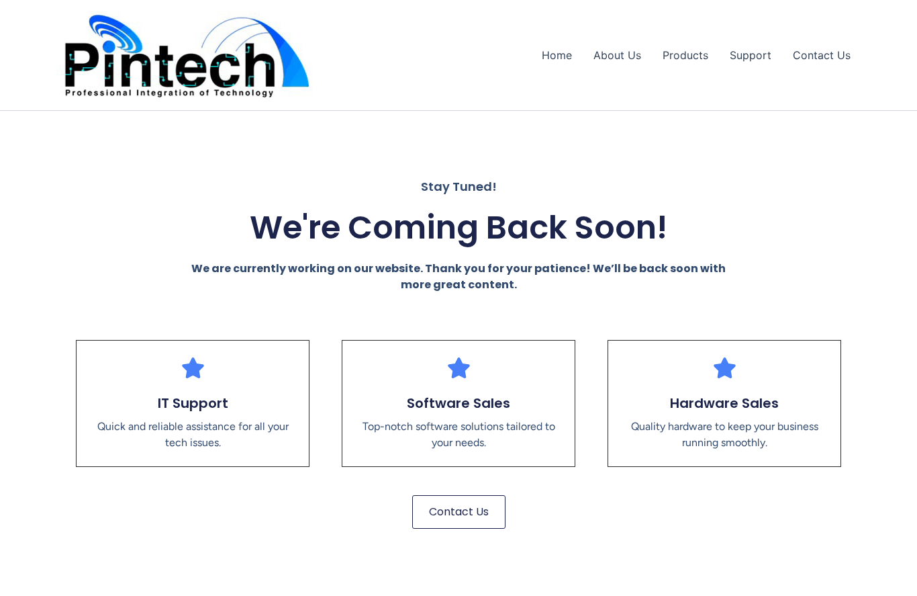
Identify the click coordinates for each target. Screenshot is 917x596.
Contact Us (822, 55)
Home (557, 55)
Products (685, 55)
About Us (617, 55)
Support (750, 55)
